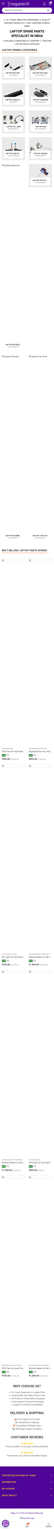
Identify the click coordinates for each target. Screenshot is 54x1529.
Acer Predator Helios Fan (11, 1365)
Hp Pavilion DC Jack (9, 954)
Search (48, 10)
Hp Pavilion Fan (7, 748)
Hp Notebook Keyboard (37, 748)
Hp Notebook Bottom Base (39, 954)
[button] (5, 1523)
